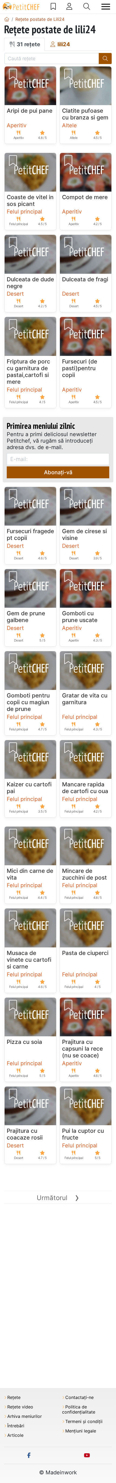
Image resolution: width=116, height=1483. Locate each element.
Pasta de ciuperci (85, 953)
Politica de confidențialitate (78, 1409)
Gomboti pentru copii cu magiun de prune (28, 702)
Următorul (58, 1198)
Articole (15, 1435)
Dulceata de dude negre (30, 282)
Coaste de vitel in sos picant (30, 200)
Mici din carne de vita (30, 874)
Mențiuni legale (80, 1431)
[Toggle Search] (86, 6)
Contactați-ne (79, 1397)
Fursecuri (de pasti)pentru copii (79, 368)
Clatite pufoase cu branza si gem (85, 114)
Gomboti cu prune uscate (79, 616)
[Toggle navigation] (105, 7)
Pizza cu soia (24, 1041)
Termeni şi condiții (84, 1421)
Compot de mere (85, 197)
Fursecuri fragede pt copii (30, 534)
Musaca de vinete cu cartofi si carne (29, 960)
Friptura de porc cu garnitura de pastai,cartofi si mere (28, 371)
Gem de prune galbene (26, 616)
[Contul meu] (69, 6)
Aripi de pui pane (29, 110)
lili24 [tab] (63, 44)
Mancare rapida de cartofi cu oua (85, 787)
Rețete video (20, 1406)
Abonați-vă (58, 472)
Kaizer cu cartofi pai (29, 787)
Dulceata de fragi (85, 279)
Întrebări (15, 1425)
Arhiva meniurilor (24, 1416)
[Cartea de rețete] (53, 6)
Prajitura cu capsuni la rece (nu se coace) (82, 1048)
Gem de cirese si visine (84, 534)
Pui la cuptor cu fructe (83, 1134)
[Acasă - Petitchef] (6, 19)
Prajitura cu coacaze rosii (25, 1134)
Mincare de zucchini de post (84, 874)
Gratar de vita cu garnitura (84, 699)
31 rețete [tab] (27, 44)
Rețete (14, 1397)
